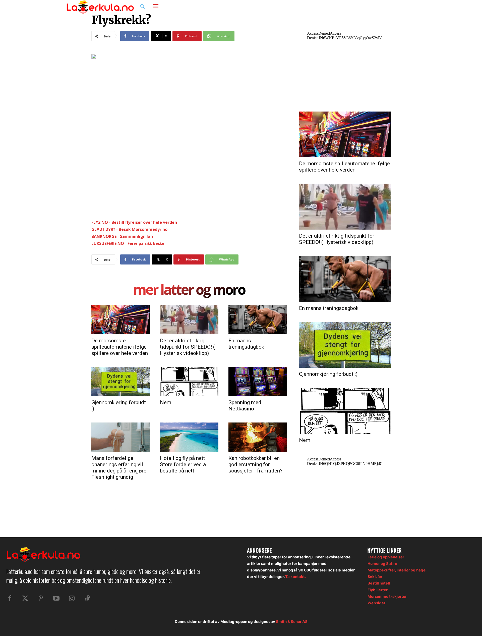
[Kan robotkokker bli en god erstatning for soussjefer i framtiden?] (257, 437)
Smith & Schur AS (292, 621)
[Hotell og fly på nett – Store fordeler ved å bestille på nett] (189, 437)
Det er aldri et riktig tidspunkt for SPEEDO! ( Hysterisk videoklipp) (187, 347)
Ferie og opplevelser (386, 557)
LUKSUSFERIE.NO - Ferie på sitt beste (127, 243)
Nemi (166, 402)
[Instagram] (400, 6)
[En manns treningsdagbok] (257, 319)
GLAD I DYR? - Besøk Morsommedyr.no (129, 229)
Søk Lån (375, 576)
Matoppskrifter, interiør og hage (397, 570)
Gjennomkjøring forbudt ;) (328, 374)
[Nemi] (189, 381)
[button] (143, 7)
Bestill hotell (379, 583)
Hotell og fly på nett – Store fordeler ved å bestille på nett (185, 464)
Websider (376, 603)
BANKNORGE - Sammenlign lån (122, 236)
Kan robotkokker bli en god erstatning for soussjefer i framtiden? (255, 464)
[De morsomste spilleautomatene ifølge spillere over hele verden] (120, 319)
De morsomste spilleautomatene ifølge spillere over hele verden (119, 347)
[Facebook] (390, 6)
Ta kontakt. (295, 576)
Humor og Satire (382, 563)
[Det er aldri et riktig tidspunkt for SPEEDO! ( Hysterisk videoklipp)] (189, 319)
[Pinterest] (40, 598)
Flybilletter (378, 590)
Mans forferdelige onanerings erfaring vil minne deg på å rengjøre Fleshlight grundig (118, 467)
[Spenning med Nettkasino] (257, 381)
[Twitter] (25, 598)
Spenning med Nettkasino (244, 405)
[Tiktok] (87, 598)
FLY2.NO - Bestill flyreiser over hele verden (134, 222)
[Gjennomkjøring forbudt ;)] (120, 381)
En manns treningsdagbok (246, 344)
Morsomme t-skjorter (387, 596)
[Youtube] (56, 598)
